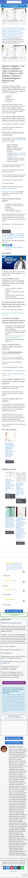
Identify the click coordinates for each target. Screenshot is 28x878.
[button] (2, 44)
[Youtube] (11, 867)
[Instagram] (19, 867)
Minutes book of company (8, 191)
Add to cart (6, 231)
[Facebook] (4, 867)
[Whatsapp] (22, 867)
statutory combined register (18, 370)
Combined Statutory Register (9, 188)
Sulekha (13, 717)
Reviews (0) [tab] (8, 249)
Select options (8, 496)
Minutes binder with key (8, 357)
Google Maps (6, 663)
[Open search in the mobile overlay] (14, 2)
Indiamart (20, 717)
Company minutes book (19, 153)
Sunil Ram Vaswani (17, 414)
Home (3, 28)
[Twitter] (8, 867)
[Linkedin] (15, 867)
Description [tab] (8, 247)
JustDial (9, 717)
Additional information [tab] (17, 247)
